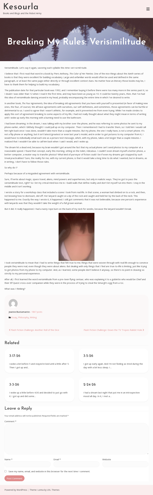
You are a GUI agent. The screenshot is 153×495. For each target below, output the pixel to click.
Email (57, 459)
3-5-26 (88, 356)
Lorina (41, 489)
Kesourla (21, 7)
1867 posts (37, 311)
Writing (33, 317)
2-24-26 (89, 385)
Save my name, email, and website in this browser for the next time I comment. (49, 471)
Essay (14, 317)
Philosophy (23, 317)
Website (106, 459)
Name (8, 459)
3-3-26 (14, 385)
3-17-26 (14, 356)
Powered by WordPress (15, 489)
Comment (10, 421)
